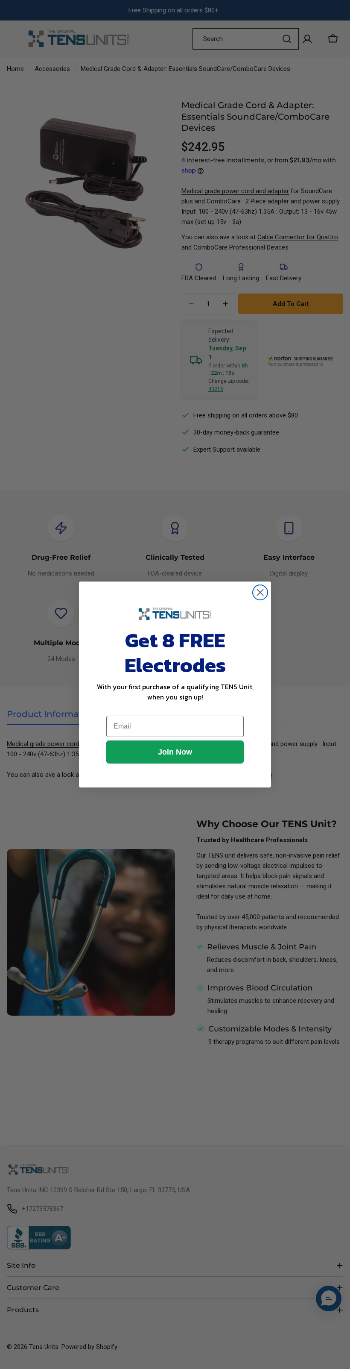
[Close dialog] (260, 592)
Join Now (175, 752)
